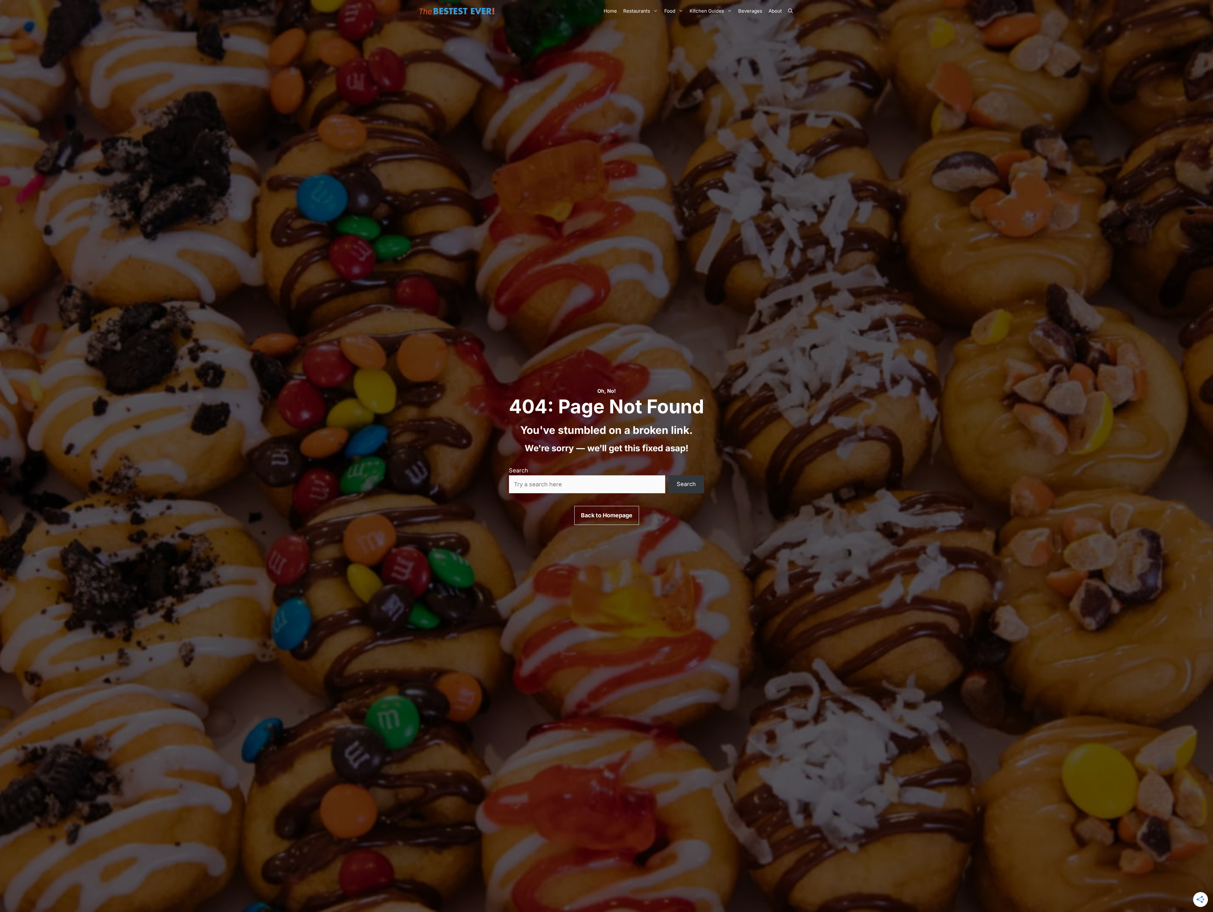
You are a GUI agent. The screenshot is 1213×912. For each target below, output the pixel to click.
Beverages (750, 11)
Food (669, 11)
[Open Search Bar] (790, 11)
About (775, 11)
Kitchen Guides (707, 11)
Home (610, 11)
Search (518, 470)
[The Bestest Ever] (458, 11)
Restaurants (636, 11)
